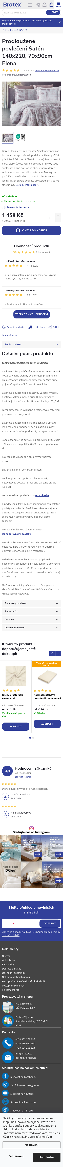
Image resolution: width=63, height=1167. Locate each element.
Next (58, 653)
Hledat (53, 12)
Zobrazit (16, 726)
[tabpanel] (16, 696)
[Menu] (58, 4)
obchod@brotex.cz (25, 1057)
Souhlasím (46, 1157)
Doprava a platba (11, 968)
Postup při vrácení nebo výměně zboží (23, 981)
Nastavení (31, 1145)
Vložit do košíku (34, 230)
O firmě (6, 956)
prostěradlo (42, 495)
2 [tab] (33, 738)
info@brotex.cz (23, 1053)
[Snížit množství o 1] (58, 220)
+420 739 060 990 (25, 1043)
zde (50, 1137)
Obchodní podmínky (13, 972)
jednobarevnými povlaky (16, 533)
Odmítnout (16, 1156)
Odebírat (50, 923)
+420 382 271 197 (25, 1039)
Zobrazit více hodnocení (31, 314)
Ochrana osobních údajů (16, 977)
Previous (52, 653)
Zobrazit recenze (23, 776)
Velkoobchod (9, 960)
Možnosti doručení (18, 207)
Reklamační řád (10, 989)
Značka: (9, 334)
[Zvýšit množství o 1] (58, 215)
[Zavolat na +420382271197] (38, 5)
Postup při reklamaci (13, 985)
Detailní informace (26, 184)
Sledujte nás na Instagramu (32, 832)
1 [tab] (30, 738)
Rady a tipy (8, 964)
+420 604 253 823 (25, 1047)
